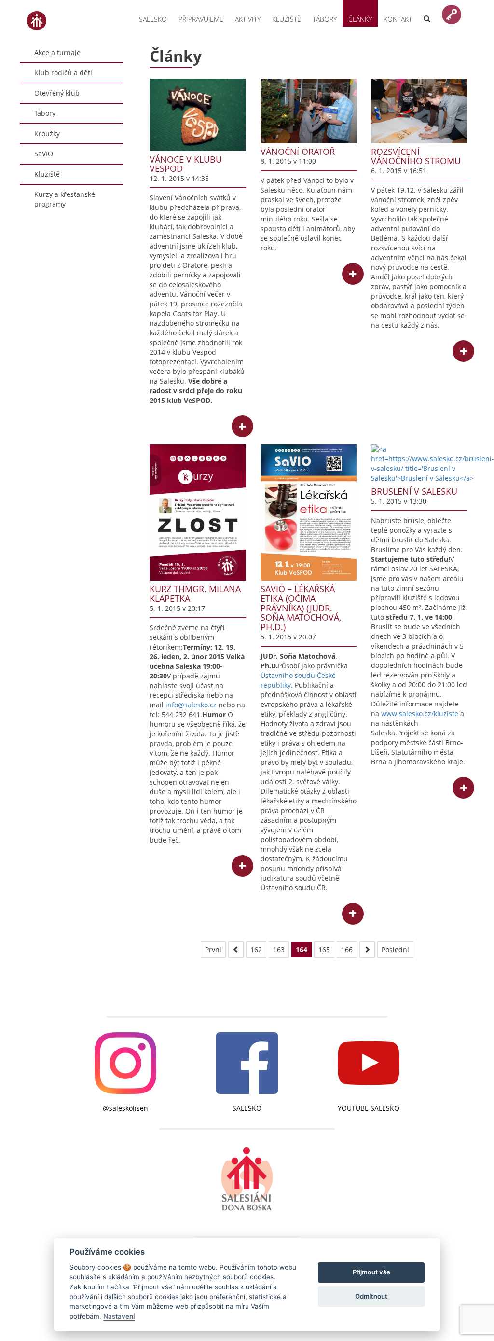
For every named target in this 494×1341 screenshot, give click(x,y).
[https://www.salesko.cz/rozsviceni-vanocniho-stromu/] (419, 111)
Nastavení (119, 1316)
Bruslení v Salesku (414, 491)
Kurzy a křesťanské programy (64, 199)
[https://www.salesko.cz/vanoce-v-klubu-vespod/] (198, 115)
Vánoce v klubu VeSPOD (186, 164)
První (213, 949)
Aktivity (248, 19)
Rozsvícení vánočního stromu (416, 156)
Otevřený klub (57, 92)
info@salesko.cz (191, 704)
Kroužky (47, 133)
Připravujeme (200, 19)
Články (360, 19)
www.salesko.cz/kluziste (419, 713)
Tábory (325, 19)
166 (347, 949)
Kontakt (398, 19)
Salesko (153, 19)
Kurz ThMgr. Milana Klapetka (195, 593)
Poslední (395, 949)
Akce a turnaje (57, 52)
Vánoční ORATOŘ (298, 151)
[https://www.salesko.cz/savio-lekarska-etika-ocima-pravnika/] (309, 512)
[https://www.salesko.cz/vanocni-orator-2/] (309, 111)
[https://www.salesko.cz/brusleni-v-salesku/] (419, 463)
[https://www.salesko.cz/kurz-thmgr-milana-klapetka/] (198, 512)
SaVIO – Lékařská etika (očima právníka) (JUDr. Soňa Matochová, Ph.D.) (301, 608)
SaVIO (43, 153)
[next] (367, 949)
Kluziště (286, 19)
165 (324, 949)
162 (256, 949)
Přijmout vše (371, 1272)
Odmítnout (371, 1296)
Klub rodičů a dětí (63, 72)
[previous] (236, 949)
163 (279, 949)
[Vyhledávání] (427, 13)
